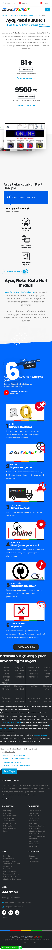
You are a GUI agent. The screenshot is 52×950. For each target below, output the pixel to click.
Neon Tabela (33, 841)
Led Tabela (33, 839)
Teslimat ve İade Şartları (12, 864)
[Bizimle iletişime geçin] (20, 947)
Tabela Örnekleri (9, 821)
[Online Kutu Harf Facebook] (4, 912)
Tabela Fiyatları (8, 818)
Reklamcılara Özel (9, 829)
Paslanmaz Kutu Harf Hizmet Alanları (16, 759)
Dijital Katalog (33, 852)
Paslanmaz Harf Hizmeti (11, 874)
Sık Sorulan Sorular (9, 816)
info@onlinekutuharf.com (14, 907)
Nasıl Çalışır (7, 811)
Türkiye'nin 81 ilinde (26, 69)
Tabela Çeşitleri (33, 806)
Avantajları (7, 813)
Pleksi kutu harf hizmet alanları (22, 16)
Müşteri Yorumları (9, 823)
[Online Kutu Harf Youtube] (10, 912)
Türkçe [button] (45, 3)
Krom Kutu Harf (34, 823)
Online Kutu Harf (8, 806)
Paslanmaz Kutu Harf (36, 826)
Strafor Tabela (34, 844)
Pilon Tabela (33, 821)
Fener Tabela (33, 846)
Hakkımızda (7, 826)
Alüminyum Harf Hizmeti (12, 879)
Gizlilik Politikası (8, 859)
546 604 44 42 (10, 3)
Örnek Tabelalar (25, 78)
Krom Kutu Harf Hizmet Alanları (13, 755)
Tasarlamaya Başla (26, 647)
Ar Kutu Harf (33, 859)
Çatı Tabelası (34, 816)
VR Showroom (34, 861)
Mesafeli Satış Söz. (9, 861)
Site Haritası (7, 866)
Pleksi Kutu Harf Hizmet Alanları (14, 762)
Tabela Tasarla (24, 105)
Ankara (37, 16)
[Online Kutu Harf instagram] (17, 912)
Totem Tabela (34, 818)
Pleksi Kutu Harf (34, 829)
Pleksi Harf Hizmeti (9, 877)
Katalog (24, 3)
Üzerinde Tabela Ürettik (26, 96)
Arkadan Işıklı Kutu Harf (37, 836)
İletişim (5, 831)
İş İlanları (6, 869)
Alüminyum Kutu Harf (37, 831)
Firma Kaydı (7, 856)
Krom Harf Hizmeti (9, 871)
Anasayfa (5, 16)
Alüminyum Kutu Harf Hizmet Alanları (16, 766)
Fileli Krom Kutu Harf (36, 834)
